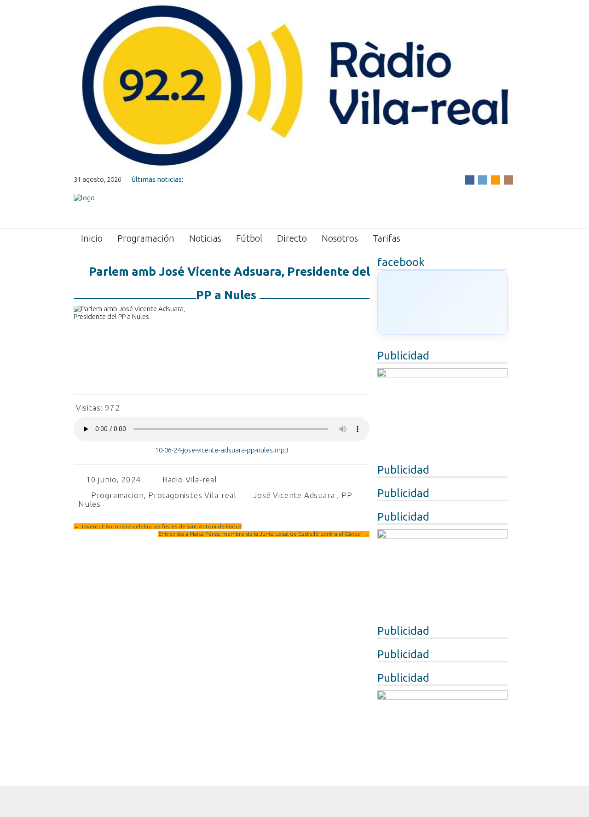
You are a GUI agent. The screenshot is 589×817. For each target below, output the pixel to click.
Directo (292, 238)
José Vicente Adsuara (294, 495)
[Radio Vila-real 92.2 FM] (84, 207)
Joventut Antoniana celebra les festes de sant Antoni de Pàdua (158, 526)
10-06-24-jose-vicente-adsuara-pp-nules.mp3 (222, 450)
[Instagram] (508, 179)
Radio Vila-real (189, 479)
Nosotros (340, 238)
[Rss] (495, 179)
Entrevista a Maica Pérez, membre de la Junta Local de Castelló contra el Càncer (264, 534)
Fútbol (249, 238)
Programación (145, 238)
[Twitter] (482, 179)
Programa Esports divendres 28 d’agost (247, 179)
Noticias (205, 238)
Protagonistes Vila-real (192, 495)
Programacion (117, 495)
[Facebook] (470, 179)
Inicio (92, 238)
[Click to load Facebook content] (442, 302)
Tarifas (386, 238)
